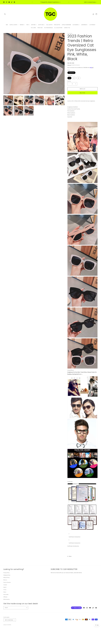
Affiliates (5, 597)
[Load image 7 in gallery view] (8, 111)
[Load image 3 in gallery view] (29, 100)
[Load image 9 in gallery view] (29, 111)
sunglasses (71, 72)
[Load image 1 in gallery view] (8, 100)
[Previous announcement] (32, 2)
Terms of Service (7, 582)
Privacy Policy (6, 572)
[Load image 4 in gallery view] (39, 100)
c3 (78, 78)
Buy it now (82, 92)
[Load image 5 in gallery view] (49, 100)
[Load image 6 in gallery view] (60, 100)
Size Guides (6, 594)
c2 (73, 78)
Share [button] (70, 556)
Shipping (69, 65)
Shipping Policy (6, 575)
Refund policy (6, 599)
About (4, 592)
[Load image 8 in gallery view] (18, 111)
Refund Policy (6, 577)
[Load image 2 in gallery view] (18, 100)
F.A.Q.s (4, 589)
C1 (69, 78)
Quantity (69, 81)
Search (4, 587)
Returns (5, 580)
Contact (5, 584)
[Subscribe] (26, 607)
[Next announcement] (68, 2)
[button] (4, 14)
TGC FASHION (8, 624)
